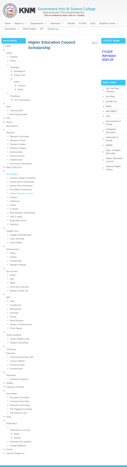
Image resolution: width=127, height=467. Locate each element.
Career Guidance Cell (19, 338)
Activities (14, 312)
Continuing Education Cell (21, 356)
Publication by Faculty (20, 429)
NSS (8, 297)
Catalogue (14, 67)
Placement (11, 375)
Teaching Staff (16, 110)
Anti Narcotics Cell (18, 412)
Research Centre (17, 140)
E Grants (14, 208)
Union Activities (17, 238)
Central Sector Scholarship (22, 181)
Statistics (14, 224)
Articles (17, 437)
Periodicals (15, 96)
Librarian (14, 56)
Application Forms (18, 220)
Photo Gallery (16, 242)
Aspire (13, 204)
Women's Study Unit (19, 290)
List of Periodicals (22, 99)
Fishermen (15, 201)
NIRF (8, 46)
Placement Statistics (19, 379)
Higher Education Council (21, 193)
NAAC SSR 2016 (14, 167)
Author (17, 81)
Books (13, 60)
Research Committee (19, 136)
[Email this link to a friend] (96, 43)
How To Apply (16, 216)
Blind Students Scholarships (22, 212)
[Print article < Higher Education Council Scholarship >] (93, 43)
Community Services (19, 286)
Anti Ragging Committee (21, 408)
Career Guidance (13, 334)
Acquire (13, 197)
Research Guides (18, 144)
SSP (12, 279)
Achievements (16, 151)
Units (12, 301)
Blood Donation (17, 320)
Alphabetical (19, 71)
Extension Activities (15, 386)
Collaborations (16, 159)
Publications (11, 423)
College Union (12, 230)
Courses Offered (17, 360)
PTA (8, 118)
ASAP (13, 275)
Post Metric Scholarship (21, 189)
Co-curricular (12, 271)
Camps (13, 316)
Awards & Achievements (21, 324)
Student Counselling (19, 342)
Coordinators (15, 304)
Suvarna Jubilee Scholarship (23, 177)
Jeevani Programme (15, 453)
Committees (11, 393)
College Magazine (18, 445)
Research (10, 132)
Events (9, 449)
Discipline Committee (19, 397)
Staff (8, 106)
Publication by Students (20, 441)
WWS (12, 282)
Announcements (17, 155)
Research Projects (18, 147)
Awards (13, 256)
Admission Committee (20, 405)
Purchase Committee (19, 401)
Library (9, 52)
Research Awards (18, 264)
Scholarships (12, 173)
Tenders (9, 382)
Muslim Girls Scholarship (21, 185)
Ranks (13, 253)
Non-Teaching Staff (18, 114)
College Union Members (20, 234)
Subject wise (19, 74)
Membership (15, 308)
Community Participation (21, 163)
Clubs (8, 416)
